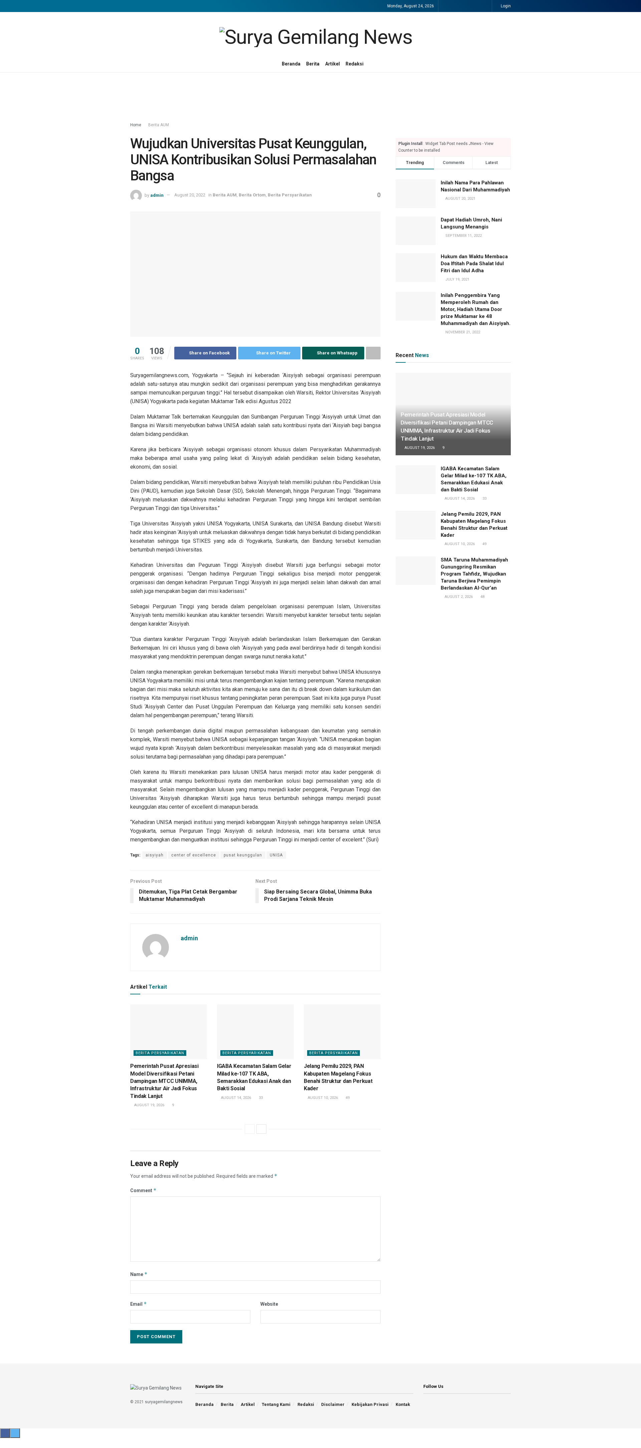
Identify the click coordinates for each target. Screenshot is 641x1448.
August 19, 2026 (148, 1105)
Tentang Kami (276, 1404)
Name (139, 1274)
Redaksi (355, 63)
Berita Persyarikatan (290, 194)
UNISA (276, 855)
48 (481, 597)
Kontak (403, 1404)
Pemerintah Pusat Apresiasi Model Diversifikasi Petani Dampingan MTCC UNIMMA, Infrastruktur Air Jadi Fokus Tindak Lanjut (164, 1081)
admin (157, 194)
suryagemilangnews (164, 1402)
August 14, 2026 (235, 1098)
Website (269, 1304)
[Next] (261, 1129)
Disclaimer (333, 1404)
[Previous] (250, 1129)
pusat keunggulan (243, 855)
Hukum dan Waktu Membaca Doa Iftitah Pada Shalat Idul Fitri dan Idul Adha (474, 264)
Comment (143, 1190)
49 (347, 1098)
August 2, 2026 (458, 597)
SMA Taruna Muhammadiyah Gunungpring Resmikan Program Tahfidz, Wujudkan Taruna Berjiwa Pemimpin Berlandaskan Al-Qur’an (474, 574)
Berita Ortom (252, 194)
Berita (312, 63)
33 (260, 1098)
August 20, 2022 (189, 194)
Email (138, 1304)
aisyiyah (155, 855)
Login (505, 6)
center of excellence (193, 855)
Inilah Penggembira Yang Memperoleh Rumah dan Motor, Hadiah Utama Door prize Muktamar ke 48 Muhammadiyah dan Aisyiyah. (475, 309)
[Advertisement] (320, 98)
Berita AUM (158, 125)
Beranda (291, 63)
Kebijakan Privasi (370, 1404)
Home (135, 125)
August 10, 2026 (322, 1098)
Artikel (332, 63)
